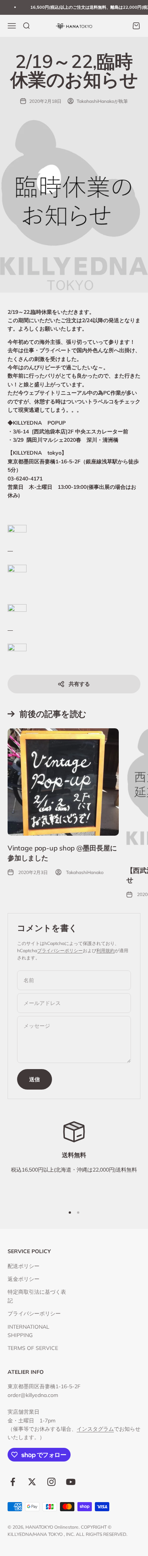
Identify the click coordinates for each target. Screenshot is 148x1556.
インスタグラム (95, 1428)
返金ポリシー (23, 1279)
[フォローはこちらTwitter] (32, 1482)
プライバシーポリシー (60, 950)
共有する (79, 683)
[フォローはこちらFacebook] (13, 1482)
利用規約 (105, 950)
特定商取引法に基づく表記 (37, 1296)
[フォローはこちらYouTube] (71, 1482)
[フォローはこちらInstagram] (51, 1482)
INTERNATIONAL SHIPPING (28, 1331)
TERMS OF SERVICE (33, 1348)
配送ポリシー (23, 1266)
